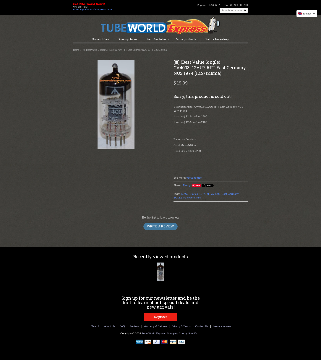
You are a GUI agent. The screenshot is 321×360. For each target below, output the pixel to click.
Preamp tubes (127, 39)
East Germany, (230, 193)
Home (76, 50)
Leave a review (222, 326)
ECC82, (178, 197)
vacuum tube (194, 177)
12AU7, (185, 193)
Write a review (160, 226)
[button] (306, 13)
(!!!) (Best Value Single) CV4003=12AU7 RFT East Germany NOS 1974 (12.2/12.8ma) (125, 50)
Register (202, 5)
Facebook (172, 5)
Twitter (178, 5)
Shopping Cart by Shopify (182, 333)
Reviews (134, 326)
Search (95, 326)
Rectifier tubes (156, 39)
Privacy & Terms (181, 326)
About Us (109, 326)
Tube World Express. (154, 333)
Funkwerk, (189, 197)
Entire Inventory (217, 39)
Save (197, 185)
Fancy (186, 185)
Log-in (213, 4)
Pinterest (185, 5)
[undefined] (116, 105)
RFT (199, 197)
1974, (202, 193)
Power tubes (100, 39)
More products (186, 39)
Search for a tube (231, 10)
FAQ (122, 326)
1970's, (194, 193)
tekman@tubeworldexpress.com (92, 9)
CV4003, (216, 193)
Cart (235, 5)
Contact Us (201, 326)
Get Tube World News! (89, 4)
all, (208, 193)
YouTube (191, 5)
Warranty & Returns (155, 326)
